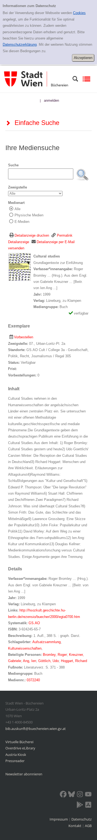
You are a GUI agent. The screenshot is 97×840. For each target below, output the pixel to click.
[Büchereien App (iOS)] (88, 805)
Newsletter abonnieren (23, 774)
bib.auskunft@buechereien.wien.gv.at (35, 728)
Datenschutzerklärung (20, 44)
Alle (17, 209)
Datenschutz (81, 819)
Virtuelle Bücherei (19, 741)
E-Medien (22, 222)
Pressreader (15, 760)
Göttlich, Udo (48, 661)
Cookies (79, 13)
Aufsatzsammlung (46, 642)
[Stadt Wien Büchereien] (36, 79)
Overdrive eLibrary (20, 748)
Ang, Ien (29, 661)
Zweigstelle (17, 187)
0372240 (33, 680)
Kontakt (74, 825)
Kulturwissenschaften (24, 648)
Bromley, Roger (55, 655)
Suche (13, 165)
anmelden (51, 100)
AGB (88, 825)
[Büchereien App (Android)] (80, 805)
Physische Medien (29, 215)
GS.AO (34, 623)
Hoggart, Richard (74, 661)
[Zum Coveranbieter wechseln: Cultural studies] (20, 267)
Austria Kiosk (15, 754)
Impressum (59, 819)
